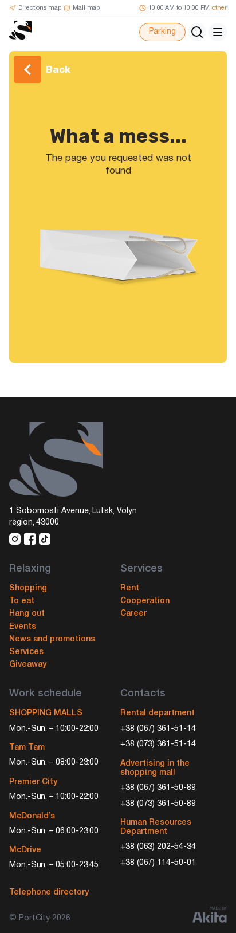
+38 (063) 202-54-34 (158, 847)
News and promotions (52, 639)
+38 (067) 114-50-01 (158, 863)
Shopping (28, 588)
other (219, 8)
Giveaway (27, 664)
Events (22, 627)
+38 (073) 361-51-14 (158, 744)
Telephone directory (49, 892)
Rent (129, 588)
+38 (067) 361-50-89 (158, 788)
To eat (21, 601)
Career (133, 613)
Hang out (27, 613)
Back (58, 69)
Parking (162, 32)
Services (26, 652)
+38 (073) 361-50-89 (158, 804)
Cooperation (145, 601)
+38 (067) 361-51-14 (158, 729)
